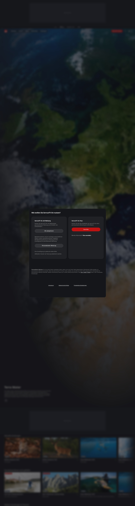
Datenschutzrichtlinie (64, 285)
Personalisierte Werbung (49, 245)
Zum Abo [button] (86, 229)
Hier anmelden (87, 235)
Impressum (51, 285)
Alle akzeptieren (49, 231)
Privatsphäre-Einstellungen (80, 285)
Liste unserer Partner (85, 272)
